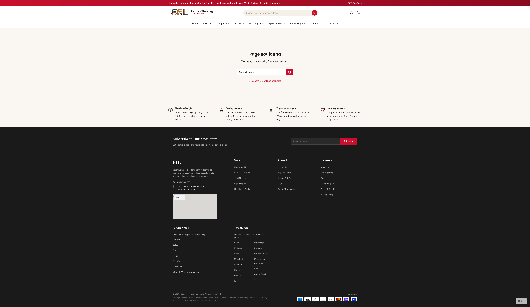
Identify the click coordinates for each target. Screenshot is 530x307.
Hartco (237, 270)
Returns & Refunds (285, 178)
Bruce (236, 253)
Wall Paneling (240, 183)
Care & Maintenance (286, 189)
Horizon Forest (260, 253)
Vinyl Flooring (240, 178)
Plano (175, 256)
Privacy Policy (327, 194)
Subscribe (348, 141)
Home (195, 23)
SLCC (256, 279)
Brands (238, 23)
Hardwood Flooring (242, 167)
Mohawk (238, 248)
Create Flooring (261, 274)
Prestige (258, 248)
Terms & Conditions (329, 189)
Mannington (239, 259)
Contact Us (332, 23)
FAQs (279, 183)
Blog (323, 178)
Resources (315, 23)
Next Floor (259, 242)
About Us (207, 23)
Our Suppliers (256, 23)
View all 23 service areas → (186, 272)
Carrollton (177, 239)
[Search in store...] (289, 72)
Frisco (175, 250)
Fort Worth (177, 261)
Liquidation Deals (276, 23)
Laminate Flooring (242, 173)
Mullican (238, 264)
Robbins (238, 275)
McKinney (177, 267)
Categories (221, 23)
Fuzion (237, 281)
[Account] (351, 13)
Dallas (175, 245)
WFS (256, 268)
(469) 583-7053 (184, 182)
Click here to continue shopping (265, 80)
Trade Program (297, 23)
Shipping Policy (284, 173)
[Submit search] (314, 13)
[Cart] (359, 13)
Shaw (236, 242)
